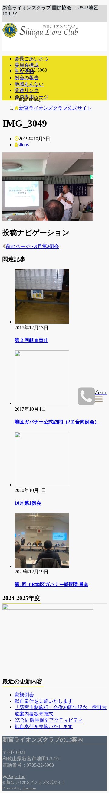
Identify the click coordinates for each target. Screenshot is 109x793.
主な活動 (24, 71)
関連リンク (27, 90)
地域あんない (29, 84)
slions (23, 144)
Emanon (29, 788)
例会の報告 (27, 77)
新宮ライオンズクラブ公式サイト (35, 782)
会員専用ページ (31, 96)
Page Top (16, 776)
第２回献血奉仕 (31, 340)
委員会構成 (27, 65)
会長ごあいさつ (31, 58)
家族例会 (24, 694)
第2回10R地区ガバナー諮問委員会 (51, 584)
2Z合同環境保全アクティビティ (49, 720)
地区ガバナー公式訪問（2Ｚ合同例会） (57, 421)
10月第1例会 (28, 503)
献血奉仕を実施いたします (44, 701)
